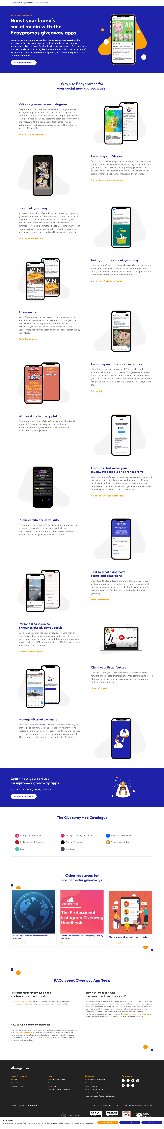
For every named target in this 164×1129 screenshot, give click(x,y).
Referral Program (17, 1083)
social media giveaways (23, 1001)
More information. (100, 599)
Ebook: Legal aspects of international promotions (30, 937)
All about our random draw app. (107, 495)
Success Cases (90, 1083)
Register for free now (23, 62)
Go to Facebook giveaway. (31, 238)
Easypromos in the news (19, 1086)
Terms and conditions (103, 1106)
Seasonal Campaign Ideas (94, 1089)
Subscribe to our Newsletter (95, 1079)
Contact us (51, 1083)
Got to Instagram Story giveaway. (107, 180)
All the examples (91, 1086)
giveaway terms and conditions (136, 1014)
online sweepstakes (27, 1032)
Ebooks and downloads (93, 1093)
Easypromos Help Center (56, 1079)
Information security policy (141, 1106)
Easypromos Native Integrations (59, 1089)
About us (14, 1079)
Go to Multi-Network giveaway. (107, 280)
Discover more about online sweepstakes (128, 937)
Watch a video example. (31, 651)
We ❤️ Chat (52, 1086)
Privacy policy (121, 1106)
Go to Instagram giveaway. (31, 134)
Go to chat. (97, 391)
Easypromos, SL (35, 1106)
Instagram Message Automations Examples (100, 1096)
